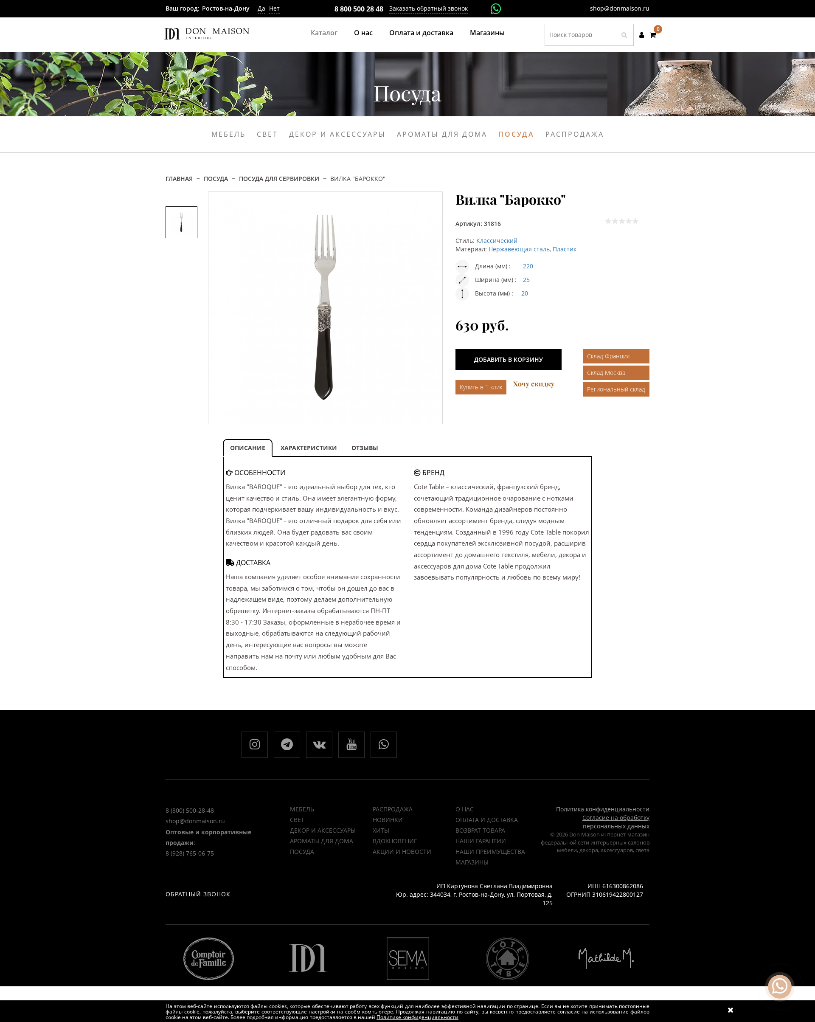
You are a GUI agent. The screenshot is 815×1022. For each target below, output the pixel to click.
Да (261, 8)
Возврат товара (480, 830)
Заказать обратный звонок (428, 8)
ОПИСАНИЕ (247, 448)
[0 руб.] (652, 34)
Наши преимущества (490, 851)
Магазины (487, 32)
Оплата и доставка (421, 32)
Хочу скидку (533, 383)
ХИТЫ (381, 830)
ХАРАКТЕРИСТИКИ (309, 448)
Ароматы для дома (442, 134)
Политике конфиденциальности (417, 1017)
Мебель (228, 134)
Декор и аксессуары (337, 134)
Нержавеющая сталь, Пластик (532, 249)
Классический (496, 240)
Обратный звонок (198, 894)
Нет (274, 8)
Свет (267, 134)
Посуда (516, 134)
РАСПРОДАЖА (393, 809)
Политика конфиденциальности (602, 809)
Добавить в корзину (508, 359)
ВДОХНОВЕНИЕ (395, 841)
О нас (363, 32)
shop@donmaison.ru (619, 8)
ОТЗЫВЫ (364, 448)
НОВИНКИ (388, 820)
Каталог (324, 32)
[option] (181, 222)
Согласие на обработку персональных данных (615, 822)
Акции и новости (402, 851)
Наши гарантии (480, 841)
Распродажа (574, 134)
